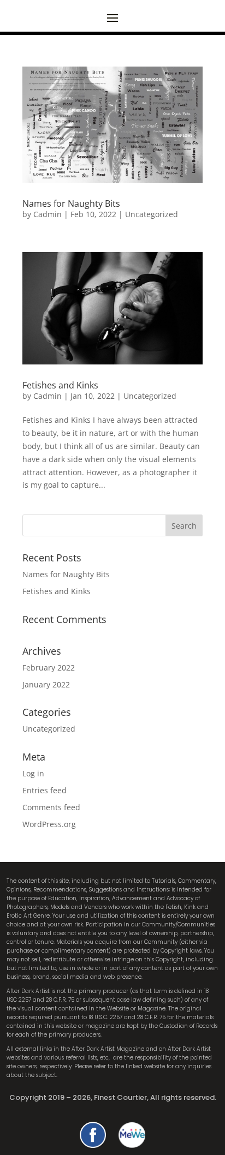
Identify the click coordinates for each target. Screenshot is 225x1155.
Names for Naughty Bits (71, 204)
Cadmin (47, 214)
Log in (33, 773)
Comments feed (51, 807)
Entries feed (44, 790)
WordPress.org (49, 824)
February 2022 (48, 667)
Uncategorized (151, 214)
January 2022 (46, 684)
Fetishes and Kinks (60, 385)
